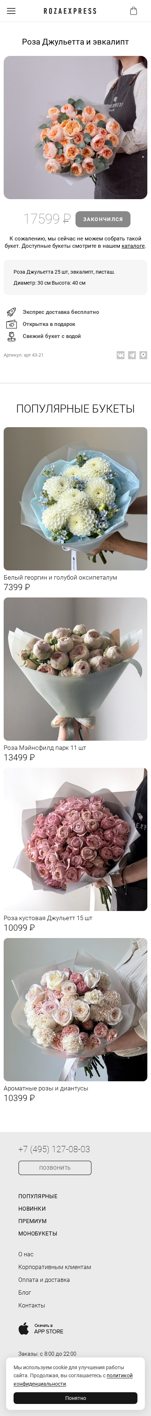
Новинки (32, 1209)
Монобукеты (37, 1233)
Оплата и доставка (44, 1279)
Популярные (38, 1196)
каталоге (133, 246)
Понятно (75, 1398)
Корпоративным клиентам (54, 1267)
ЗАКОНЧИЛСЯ (103, 219)
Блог (24, 1292)
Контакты (31, 1305)
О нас (25, 1254)
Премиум (32, 1221)
